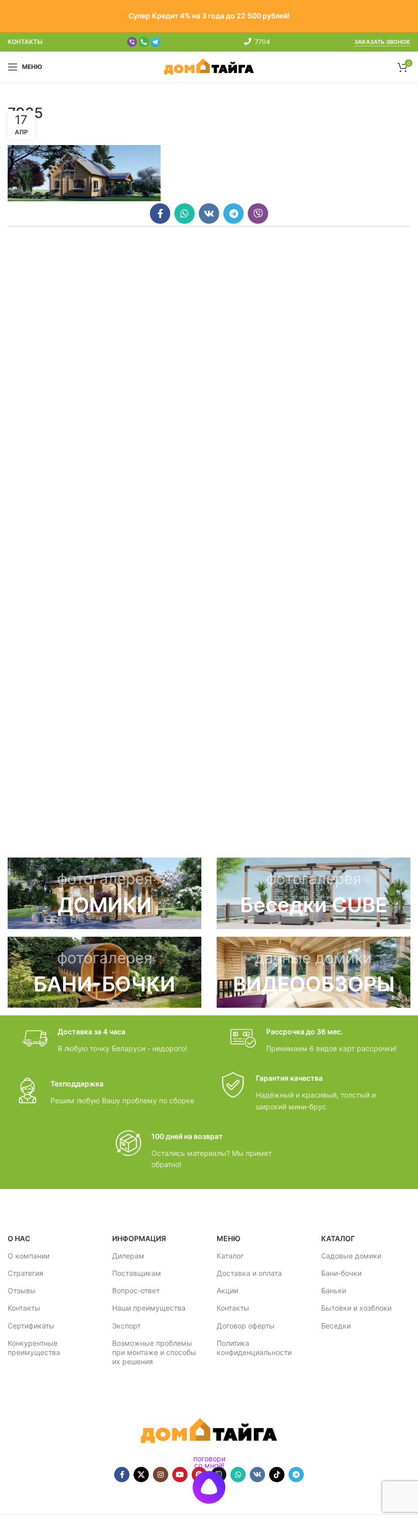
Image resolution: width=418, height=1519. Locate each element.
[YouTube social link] (180, 1474)
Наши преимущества (149, 1307)
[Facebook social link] (160, 213)
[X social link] (141, 1474)
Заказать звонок (382, 42)
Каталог (230, 1255)
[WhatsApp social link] (184, 213)
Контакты (24, 1307)
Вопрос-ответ (136, 1290)
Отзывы (22, 1290)
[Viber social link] (258, 213)
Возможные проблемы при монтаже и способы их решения (154, 1352)
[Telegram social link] (233, 213)
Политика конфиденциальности (254, 1348)
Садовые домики (351, 1255)
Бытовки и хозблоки (356, 1307)
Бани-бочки (341, 1273)
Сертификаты (31, 1325)
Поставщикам (136, 1273)
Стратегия (25, 1273)
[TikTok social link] (276, 1474)
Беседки (336, 1325)
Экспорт (126, 1325)
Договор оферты (246, 1325)
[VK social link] (209, 213)
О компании (28, 1255)
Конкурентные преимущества (34, 1348)
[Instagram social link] (160, 1474)
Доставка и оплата (249, 1273)
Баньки (333, 1290)
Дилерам (128, 1255)
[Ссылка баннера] (104, 893)
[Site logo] (209, 66)
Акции (227, 1290)
